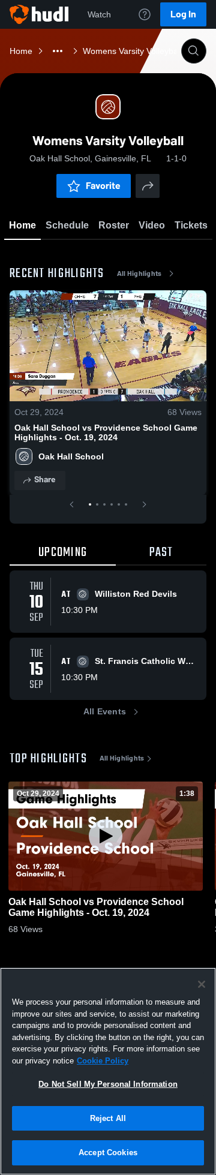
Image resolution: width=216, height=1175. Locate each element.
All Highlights (139, 274)
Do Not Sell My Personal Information (108, 1084)
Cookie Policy (102, 1060)
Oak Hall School (71, 456)
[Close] (201, 984)
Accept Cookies (108, 1152)
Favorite (103, 186)
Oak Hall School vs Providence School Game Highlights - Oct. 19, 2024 (105, 432)
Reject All (108, 1118)
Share (44, 479)
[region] (108, 1071)
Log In (183, 14)
